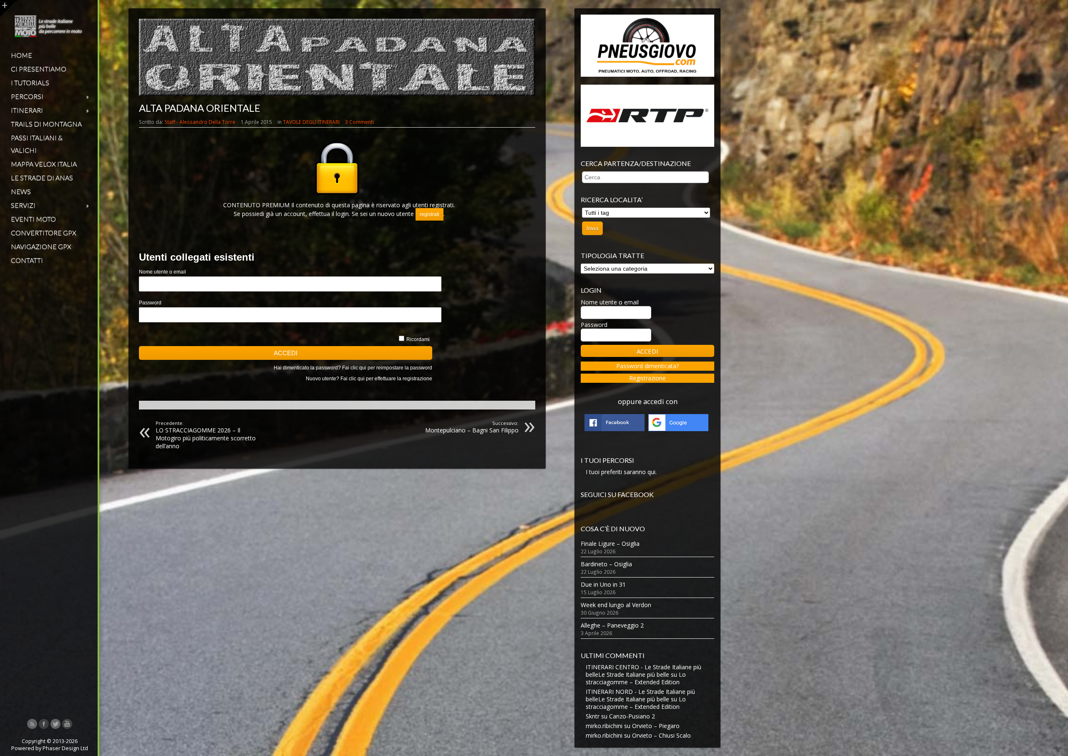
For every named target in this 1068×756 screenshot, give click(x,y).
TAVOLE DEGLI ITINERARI (311, 121)
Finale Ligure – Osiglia (610, 544)
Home (21, 55)
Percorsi (50, 96)
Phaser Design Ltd (65, 748)
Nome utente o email (162, 272)
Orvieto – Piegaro (656, 726)
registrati (429, 214)
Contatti (27, 260)
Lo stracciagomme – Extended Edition (636, 678)
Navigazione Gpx (41, 246)
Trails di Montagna (46, 124)
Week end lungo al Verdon (616, 605)
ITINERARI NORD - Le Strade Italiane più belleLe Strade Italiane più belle (640, 695)
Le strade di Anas (42, 177)
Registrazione (647, 378)
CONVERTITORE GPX (43, 232)
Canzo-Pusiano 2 (632, 716)
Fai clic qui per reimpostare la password (387, 368)
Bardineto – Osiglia (606, 564)
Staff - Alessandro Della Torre (199, 121)
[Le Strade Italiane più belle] (48, 35)
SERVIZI (50, 205)
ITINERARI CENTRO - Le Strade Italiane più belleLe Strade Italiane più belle (643, 670)
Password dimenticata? (647, 366)
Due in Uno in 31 (603, 584)
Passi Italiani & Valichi (37, 143)
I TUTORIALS (30, 82)
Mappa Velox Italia (44, 164)
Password (150, 303)
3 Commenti (359, 121)
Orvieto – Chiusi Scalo (661, 735)
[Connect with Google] (678, 429)
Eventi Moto (33, 219)
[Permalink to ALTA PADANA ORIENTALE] (337, 94)
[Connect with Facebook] (614, 429)
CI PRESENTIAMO (38, 69)
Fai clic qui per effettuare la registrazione (386, 379)
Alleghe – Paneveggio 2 (612, 625)
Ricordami (418, 339)
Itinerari (50, 110)
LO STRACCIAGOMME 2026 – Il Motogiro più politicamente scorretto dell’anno (206, 435)
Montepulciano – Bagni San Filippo (472, 427)
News (21, 191)
